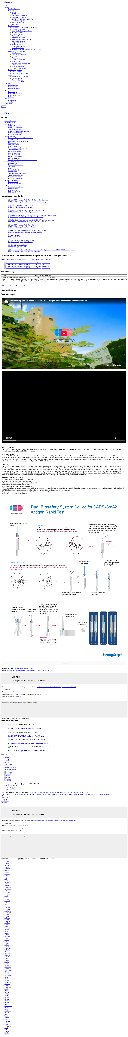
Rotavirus (15, 58)
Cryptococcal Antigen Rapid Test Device (20, 242)
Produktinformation (14, 95)
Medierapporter (12, 87)
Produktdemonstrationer (15, 93)
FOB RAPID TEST (18, 81)
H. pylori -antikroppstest (19, 68)
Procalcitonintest (17, 78)
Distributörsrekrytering (18, 21)
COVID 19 (7, 113)
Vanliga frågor (12, 92)
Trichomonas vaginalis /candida (21, 39)
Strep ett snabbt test (17, 44)
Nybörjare (7, 83)
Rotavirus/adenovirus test (19, 54)
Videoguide (15, 24)
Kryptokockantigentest (18, 46)
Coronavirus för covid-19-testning (69, 794)
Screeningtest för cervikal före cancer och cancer (26, 49)
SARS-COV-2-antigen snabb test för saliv (20, 207)
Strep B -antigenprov (18, 43)
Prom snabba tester (17, 80)
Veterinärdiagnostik (14, 9)
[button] (64, 663)
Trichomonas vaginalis (18, 37)
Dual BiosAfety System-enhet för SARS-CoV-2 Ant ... (28, 750)
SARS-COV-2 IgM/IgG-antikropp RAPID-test (26, 736)
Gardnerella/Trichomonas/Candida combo (24, 27)
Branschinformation (14, 88)
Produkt (6, 7)
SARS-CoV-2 (12, 12)
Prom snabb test (16, 71)
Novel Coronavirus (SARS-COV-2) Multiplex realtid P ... (25, 232)
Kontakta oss (8, 103)
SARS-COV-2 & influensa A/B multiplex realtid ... (23, 212)
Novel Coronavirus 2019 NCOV (89, 794)
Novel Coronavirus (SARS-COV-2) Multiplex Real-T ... (29, 743)
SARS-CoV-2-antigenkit (19, 15)
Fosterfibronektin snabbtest (20, 73)
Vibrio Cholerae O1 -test (19, 65)
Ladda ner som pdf (19, 286)
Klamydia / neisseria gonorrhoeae (22, 31)
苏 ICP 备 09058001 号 (62, 792)
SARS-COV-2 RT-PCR (19, 17)
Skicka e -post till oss (7, 286)
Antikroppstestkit (105, 794)
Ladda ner (11, 97)
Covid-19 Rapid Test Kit (8, 794)
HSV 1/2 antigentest (18, 48)
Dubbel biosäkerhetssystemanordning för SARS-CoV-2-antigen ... (27, 222)
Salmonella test (16, 61)
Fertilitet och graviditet (15, 70)
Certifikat (11, 102)
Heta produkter (74, 792)
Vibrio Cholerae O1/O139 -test (21, 63)
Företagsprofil (12, 100)
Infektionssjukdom (13, 26)
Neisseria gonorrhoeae (18, 34)
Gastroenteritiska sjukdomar (16, 51)
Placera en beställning (18, 22)
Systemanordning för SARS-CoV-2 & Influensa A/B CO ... (25, 217)
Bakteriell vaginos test (18, 41)
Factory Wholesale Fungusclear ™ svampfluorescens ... (24, 251)
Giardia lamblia (16, 53)
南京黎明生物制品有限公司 (41, 792)
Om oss (6, 98)
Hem (5, 5)
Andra (10, 75)
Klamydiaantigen (17, 32)
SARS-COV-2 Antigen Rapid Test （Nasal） (22, 227)
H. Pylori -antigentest (18, 66)
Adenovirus (15, 56)
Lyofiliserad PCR (13, 10)
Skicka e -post (5, 797)
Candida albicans (17, 36)
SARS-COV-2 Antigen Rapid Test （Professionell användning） (27, 202)
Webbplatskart (84, 792)
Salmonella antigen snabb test (17, 247)
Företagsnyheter (13, 85)
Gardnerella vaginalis (18, 29)
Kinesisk (3, 107)
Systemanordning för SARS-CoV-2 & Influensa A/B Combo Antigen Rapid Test (29, 670)
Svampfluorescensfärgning (20, 76)
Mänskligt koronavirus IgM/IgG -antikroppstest (30, 794)
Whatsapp (4, 799)
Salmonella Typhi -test (18, 59)
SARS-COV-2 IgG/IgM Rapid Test (22, 19)
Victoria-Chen (5, 801)
